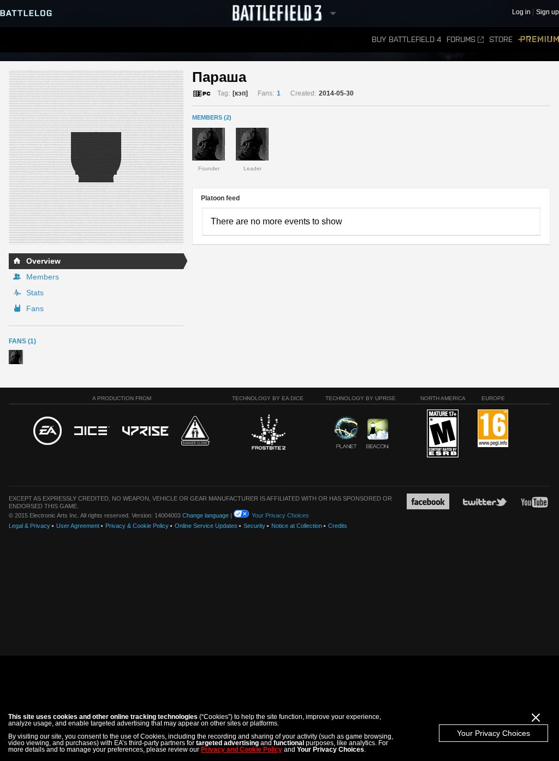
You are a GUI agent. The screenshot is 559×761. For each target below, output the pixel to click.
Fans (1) (22, 341)
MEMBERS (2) (211, 117)
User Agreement (77, 525)
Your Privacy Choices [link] (280, 515)
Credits (337, 525)
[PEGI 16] (493, 428)
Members (42, 276)
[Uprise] (145, 431)
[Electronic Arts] (47, 431)
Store (501, 39)
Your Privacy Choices (493, 733)
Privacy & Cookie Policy (137, 525)
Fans (35, 308)
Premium (538, 39)
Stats (35, 292)
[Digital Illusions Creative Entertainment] (92, 431)
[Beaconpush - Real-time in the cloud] (377, 434)
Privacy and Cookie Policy (241, 749)
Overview (43, 261)
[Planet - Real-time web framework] (346, 432)
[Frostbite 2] (268, 433)
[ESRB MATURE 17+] (443, 434)
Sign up (547, 12)
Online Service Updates (206, 525)
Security (254, 525)
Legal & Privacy (29, 525)
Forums (461, 39)
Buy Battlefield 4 (406, 39)
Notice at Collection (296, 525)
